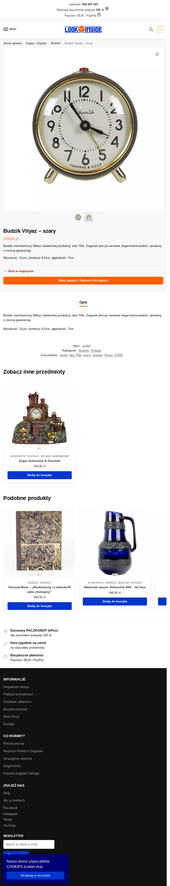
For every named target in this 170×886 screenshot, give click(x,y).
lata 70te (75, 355)
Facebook (10, 808)
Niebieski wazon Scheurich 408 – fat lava (115, 587)
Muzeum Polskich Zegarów (23, 751)
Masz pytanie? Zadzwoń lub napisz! (83, 280)
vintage (97, 355)
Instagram (10, 814)
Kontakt (8, 724)
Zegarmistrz (12, 766)
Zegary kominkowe (55, 456)
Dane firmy (11, 716)
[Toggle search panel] (151, 29)
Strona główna (12, 43)
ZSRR (118, 355)
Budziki (55, 43)
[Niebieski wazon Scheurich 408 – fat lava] (114, 542)
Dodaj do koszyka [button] (39, 475)
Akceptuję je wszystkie (35, 875)
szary (87, 355)
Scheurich (18, 456)
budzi (64, 355)
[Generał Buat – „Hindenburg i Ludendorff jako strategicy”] (39, 542)
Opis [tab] (83, 302)
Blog (6, 793)
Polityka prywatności (18, 694)
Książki (33, 582)
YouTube (9, 825)
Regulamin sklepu (16, 687)
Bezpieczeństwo (15, 709)
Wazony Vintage (130, 582)
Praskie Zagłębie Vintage (21, 773)
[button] (159, 29)
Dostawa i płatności (17, 701)
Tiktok (7, 819)
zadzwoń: (83, 4)
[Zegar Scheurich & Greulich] (39, 416)
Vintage (96, 350)
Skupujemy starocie (17, 758)
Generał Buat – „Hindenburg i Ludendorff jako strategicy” (39, 589)
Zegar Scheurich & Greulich (39, 461)
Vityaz (108, 355)
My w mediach (14, 800)
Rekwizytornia (13, 743)
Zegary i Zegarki (36, 43)
